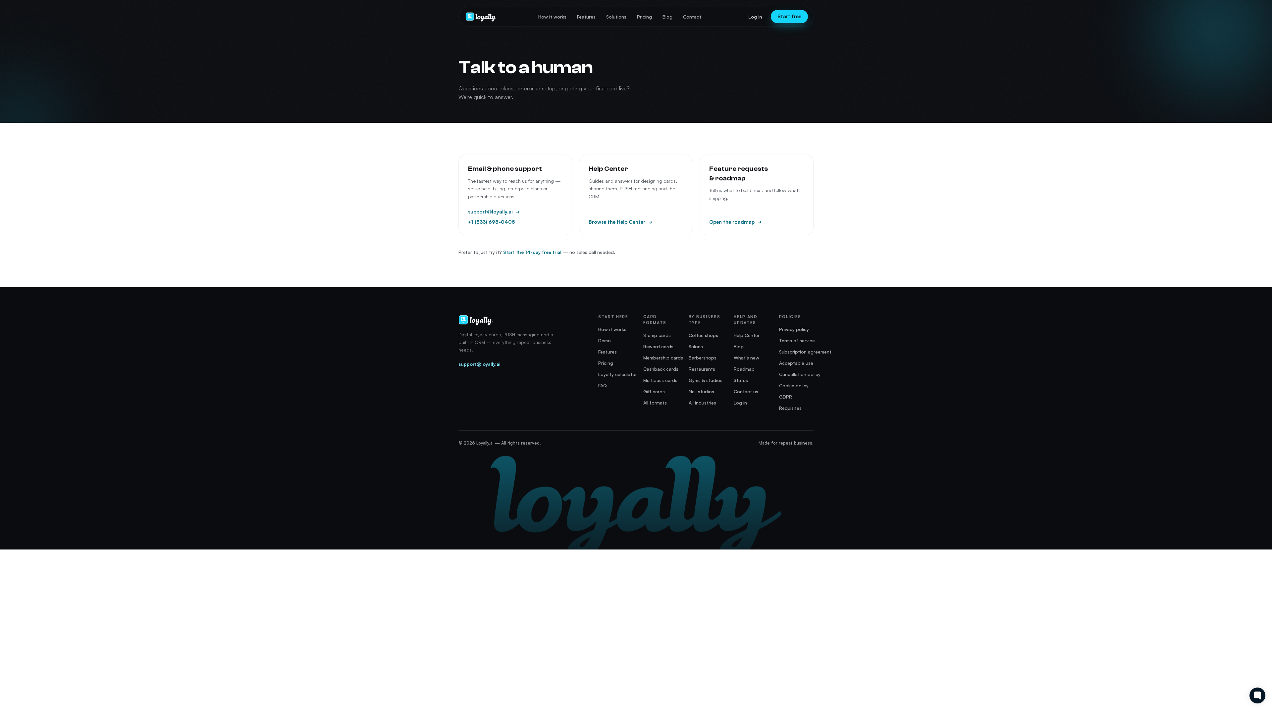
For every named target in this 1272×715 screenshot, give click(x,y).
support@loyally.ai (490, 212)
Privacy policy (794, 329)
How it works (552, 17)
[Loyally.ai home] (481, 16)
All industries (702, 402)
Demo (604, 340)
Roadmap (744, 369)
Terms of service (797, 340)
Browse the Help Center (617, 222)
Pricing (644, 17)
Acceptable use (796, 363)
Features (586, 17)
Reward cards (658, 346)
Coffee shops (703, 335)
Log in (755, 17)
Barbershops (702, 357)
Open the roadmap (732, 222)
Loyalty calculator (617, 374)
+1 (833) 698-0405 (491, 222)
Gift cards (654, 391)
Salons (696, 346)
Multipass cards (660, 380)
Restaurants (702, 369)
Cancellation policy (800, 374)
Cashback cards (660, 369)
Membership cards (663, 357)
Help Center (747, 335)
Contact (692, 17)
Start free (789, 16)
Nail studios (701, 391)
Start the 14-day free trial (532, 252)
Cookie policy (794, 385)
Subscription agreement (805, 352)
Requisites (790, 408)
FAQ (602, 385)
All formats (655, 402)
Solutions (616, 17)
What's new (746, 357)
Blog (667, 17)
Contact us (746, 391)
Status (741, 380)
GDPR (785, 397)
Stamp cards (657, 335)
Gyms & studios (705, 380)
